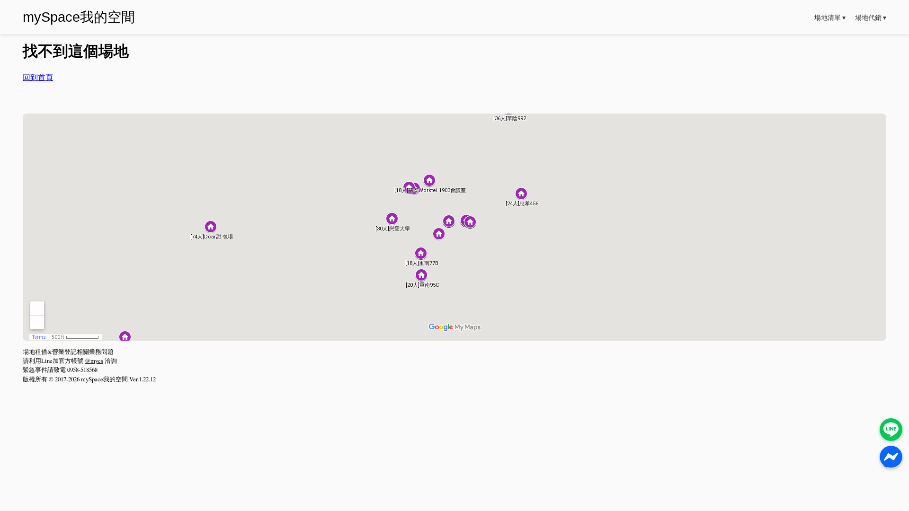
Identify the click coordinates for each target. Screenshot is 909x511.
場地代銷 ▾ (870, 17)
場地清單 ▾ (830, 17)
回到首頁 (38, 77)
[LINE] (891, 429)
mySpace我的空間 (79, 17)
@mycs (94, 360)
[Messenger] (891, 457)
